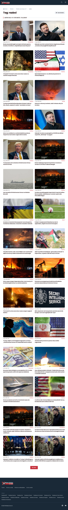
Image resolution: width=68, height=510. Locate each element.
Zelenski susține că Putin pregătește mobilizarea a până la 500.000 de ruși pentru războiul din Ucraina (49, 460)
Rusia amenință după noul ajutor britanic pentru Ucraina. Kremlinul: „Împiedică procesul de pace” (17, 45)
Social (63, 101)
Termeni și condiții (9, 487)
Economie (31, 368)
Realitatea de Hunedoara (6, 499)
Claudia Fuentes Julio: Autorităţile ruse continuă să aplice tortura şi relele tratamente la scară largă (17, 252)
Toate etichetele (61, 12)
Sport (63, 220)
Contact (3, 487)
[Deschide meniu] (65, 2)
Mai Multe (34, 467)
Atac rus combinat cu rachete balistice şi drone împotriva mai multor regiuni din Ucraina (16, 133)
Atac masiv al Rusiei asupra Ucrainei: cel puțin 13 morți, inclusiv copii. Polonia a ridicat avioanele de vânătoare (17, 431)
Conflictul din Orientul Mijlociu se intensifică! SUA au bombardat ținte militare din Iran (49, 400)
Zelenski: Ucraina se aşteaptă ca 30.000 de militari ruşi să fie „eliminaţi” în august (49, 133)
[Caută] (61, 2)
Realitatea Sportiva (12, 495)
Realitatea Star (20, 495)
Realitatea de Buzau (5, 497)
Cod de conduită (29, 487)
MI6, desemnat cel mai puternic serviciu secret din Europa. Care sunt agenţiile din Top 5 (49, 311)
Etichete (11, 9)
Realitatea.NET (4, 495)
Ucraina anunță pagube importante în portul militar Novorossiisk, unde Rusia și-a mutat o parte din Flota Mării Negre (49, 194)
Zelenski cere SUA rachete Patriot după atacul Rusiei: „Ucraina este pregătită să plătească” (50, 45)
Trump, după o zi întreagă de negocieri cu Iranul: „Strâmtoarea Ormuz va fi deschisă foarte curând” (17, 341)
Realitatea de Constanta (38, 495)
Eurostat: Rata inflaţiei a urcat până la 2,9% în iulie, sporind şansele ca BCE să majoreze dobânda (17, 371)
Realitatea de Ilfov (60, 497)
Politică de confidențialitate (20, 487)
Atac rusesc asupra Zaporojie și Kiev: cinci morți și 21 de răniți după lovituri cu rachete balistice (17, 282)
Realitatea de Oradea (34, 497)
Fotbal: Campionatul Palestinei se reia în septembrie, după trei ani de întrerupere (46, 222)
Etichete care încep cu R (21, 9)
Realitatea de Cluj (47, 495)
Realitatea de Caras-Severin (57, 495)
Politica (63, 42)
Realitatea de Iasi (52, 497)
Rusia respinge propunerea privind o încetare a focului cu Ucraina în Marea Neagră (48, 163)
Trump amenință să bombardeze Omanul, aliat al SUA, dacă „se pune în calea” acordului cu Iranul (17, 104)
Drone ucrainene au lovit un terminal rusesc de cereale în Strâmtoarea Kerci (16, 400)
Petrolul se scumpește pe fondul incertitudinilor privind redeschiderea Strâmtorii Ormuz (48, 282)
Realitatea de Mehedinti (15, 497)
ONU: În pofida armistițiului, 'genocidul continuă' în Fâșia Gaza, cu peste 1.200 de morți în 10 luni (49, 252)
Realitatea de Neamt (28, 495)
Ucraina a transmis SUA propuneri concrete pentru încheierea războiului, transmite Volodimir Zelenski (17, 222)
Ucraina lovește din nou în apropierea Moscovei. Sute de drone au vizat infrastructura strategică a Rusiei (50, 430)
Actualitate (30, 42)
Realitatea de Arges (24, 497)
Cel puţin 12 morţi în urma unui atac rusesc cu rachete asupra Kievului (16, 74)
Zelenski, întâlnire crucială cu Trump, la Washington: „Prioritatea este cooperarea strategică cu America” (18, 460)
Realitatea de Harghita (43, 497)
